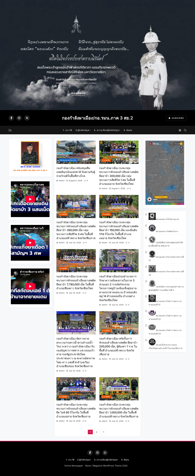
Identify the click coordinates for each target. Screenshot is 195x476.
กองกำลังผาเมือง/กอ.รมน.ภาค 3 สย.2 (97, 117)
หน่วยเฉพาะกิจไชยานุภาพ (167, 219)
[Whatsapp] (105, 452)
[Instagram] (19, 118)
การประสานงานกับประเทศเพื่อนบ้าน (116, 269)
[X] (27, 118)
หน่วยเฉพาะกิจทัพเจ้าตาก (167, 231)
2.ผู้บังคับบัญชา (83, 130)
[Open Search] (185, 130)
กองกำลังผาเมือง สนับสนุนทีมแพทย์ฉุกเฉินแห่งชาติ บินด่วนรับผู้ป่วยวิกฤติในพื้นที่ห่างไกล (75, 172)
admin (62, 180)
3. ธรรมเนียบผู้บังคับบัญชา (107, 130)
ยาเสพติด (106, 160)
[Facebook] (11, 118)
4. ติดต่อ (128, 130)
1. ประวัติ (67, 130)
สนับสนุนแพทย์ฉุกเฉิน (68, 160)
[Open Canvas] (10, 130)
